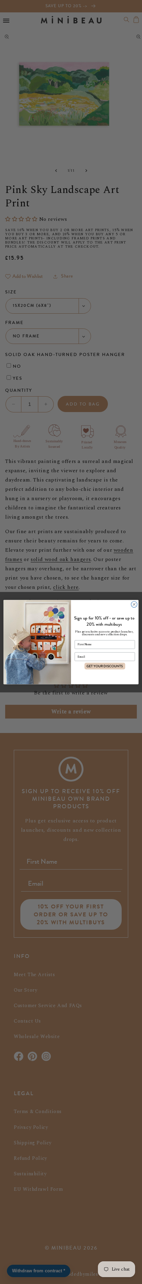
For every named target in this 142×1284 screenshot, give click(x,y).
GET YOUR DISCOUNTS (105, 666)
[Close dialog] (134, 604)
